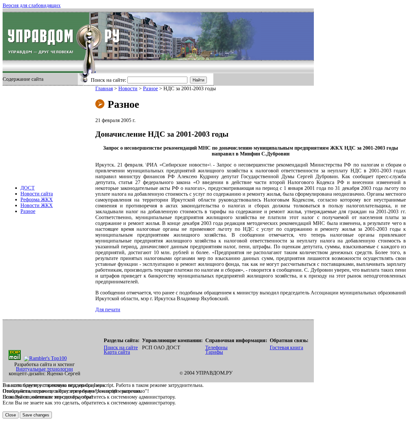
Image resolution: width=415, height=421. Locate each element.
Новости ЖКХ (36, 205)
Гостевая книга (286, 347)
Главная (104, 88)
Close (10, 415)
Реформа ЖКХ (36, 199)
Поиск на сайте (121, 347)
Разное (27, 211)
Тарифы (214, 352)
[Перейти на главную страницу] (46, 36)
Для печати (107, 309)
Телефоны (216, 347)
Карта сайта (117, 352)
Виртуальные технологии (44, 369)
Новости (127, 88)
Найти (198, 80)
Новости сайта (36, 193)
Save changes (35, 415)
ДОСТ (27, 188)
